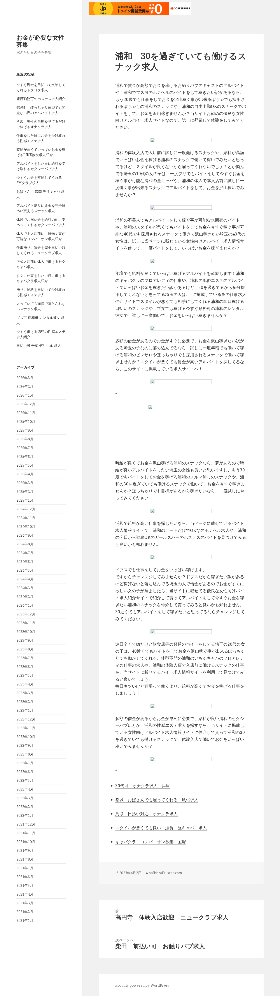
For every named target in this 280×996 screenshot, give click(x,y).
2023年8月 (24, 649)
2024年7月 (24, 552)
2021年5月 (24, 885)
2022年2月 (24, 806)
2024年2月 (24, 596)
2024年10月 (25, 526)
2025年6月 (24, 456)
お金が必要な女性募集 (40, 40)
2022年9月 (24, 745)
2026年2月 (24, 386)
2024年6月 (24, 561)
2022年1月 (24, 815)
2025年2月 (24, 491)
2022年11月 (25, 727)
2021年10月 (25, 841)
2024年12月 (25, 509)
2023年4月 (24, 684)
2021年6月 (24, 876)
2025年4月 (24, 474)
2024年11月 (25, 517)
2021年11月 (25, 833)
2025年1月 (24, 500)
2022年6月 (24, 771)
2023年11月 (25, 622)
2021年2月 (24, 911)
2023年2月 (24, 701)
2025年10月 (25, 421)
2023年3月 (24, 692)
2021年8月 (24, 859)
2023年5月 (24, 675)
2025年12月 (25, 404)
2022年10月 (25, 736)
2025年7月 (24, 447)
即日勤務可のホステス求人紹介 (40, 98)
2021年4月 (24, 894)
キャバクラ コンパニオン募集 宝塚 (150, 842)
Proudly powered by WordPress (142, 985)
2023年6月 (24, 666)
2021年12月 (25, 824)
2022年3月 (24, 798)
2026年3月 (24, 377)
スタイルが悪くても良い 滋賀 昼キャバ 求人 (161, 828)
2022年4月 (24, 789)
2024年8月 (24, 544)
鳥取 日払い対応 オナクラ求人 (146, 814)
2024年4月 (24, 579)
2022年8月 (24, 754)
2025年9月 (24, 430)
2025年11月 (25, 412)
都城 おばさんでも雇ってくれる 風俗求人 (156, 800)
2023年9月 (24, 640)
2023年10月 (25, 631)
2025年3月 (24, 482)
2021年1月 (24, 920)
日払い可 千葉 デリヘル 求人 (38, 345)
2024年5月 (24, 570)
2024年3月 (24, 587)
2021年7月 (24, 868)
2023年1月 (24, 710)
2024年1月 (24, 605)
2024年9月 (24, 535)
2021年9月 (24, 850)
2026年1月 (24, 395)
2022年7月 (24, 763)
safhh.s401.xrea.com (165, 872)
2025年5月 (24, 465)
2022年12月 (25, 719)
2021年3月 (24, 903)
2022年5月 (24, 780)
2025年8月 (24, 439)
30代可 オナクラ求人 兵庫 (142, 786)
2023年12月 (25, 614)
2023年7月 (24, 657)
